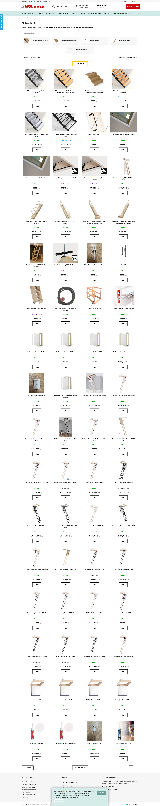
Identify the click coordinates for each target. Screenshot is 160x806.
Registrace (133, 1)
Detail (37, 106)
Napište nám (26, 792)
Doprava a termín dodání (29, 785)
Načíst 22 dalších (80, 768)
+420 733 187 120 (83, 5)
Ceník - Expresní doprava (29, 787)
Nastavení (59, 801)
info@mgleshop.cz (102, 5)
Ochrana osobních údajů (29, 795)
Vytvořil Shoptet (133, 804)
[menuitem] (28, 13)
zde (79, 797)
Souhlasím (101, 793)
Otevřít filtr (80, 64)
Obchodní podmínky (28, 782)
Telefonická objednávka (29, 790)
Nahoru (28, 768)
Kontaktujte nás (47, 1)
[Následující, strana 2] (131, 768)
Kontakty (25, 797)
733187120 (69, 786)
